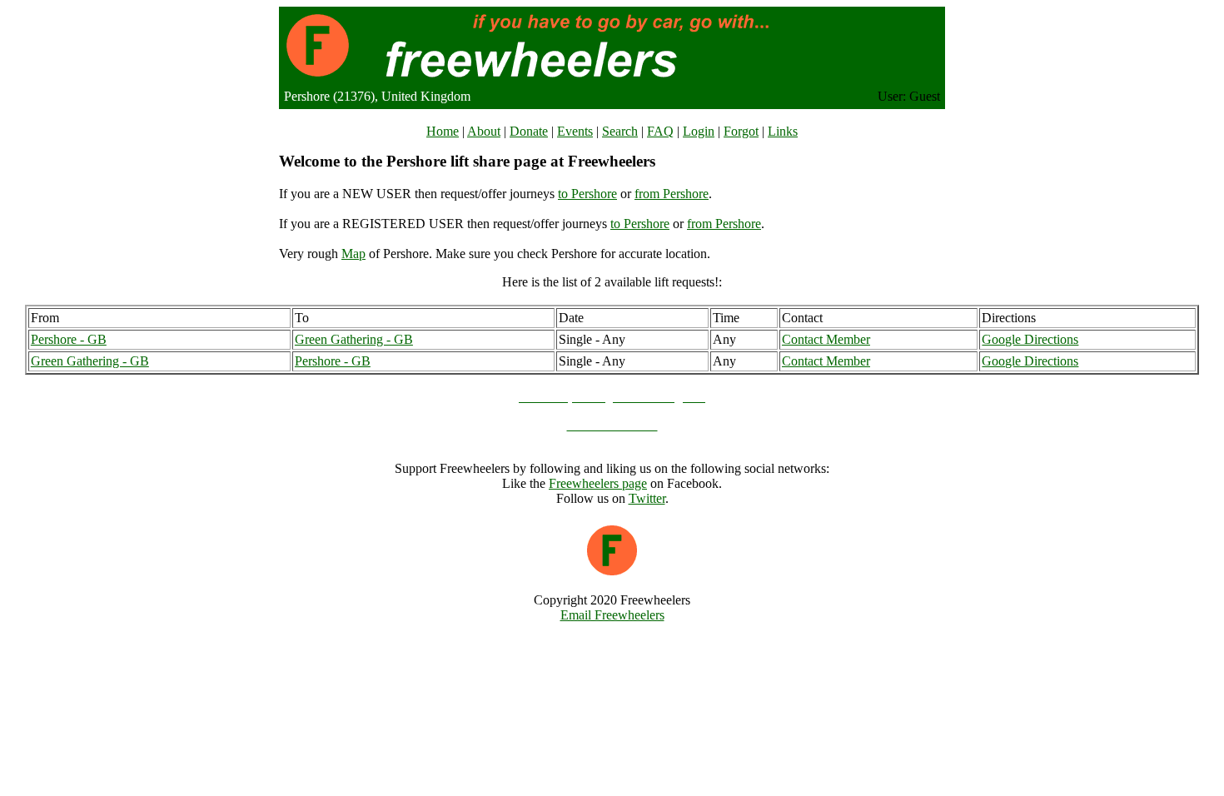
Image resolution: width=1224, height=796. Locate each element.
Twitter (647, 498)
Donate (529, 131)
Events (575, 131)
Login (698, 131)
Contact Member (826, 339)
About (483, 131)
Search (620, 131)
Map (353, 253)
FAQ (660, 131)
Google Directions (1030, 339)
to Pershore (587, 194)
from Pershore (671, 194)
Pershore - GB (69, 339)
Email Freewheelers (612, 615)
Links (783, 131)
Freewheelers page (598, 483)
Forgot (741, 131)
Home (442, 131)
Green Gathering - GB (354, 339)
